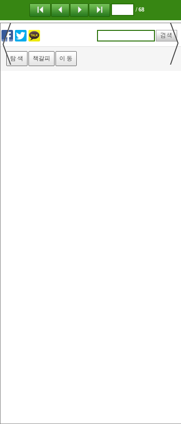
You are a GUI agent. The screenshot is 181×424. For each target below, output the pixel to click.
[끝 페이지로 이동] (99, 9)
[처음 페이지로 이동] (40, 9)
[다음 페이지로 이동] (79, 9)
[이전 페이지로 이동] (60, 9)
